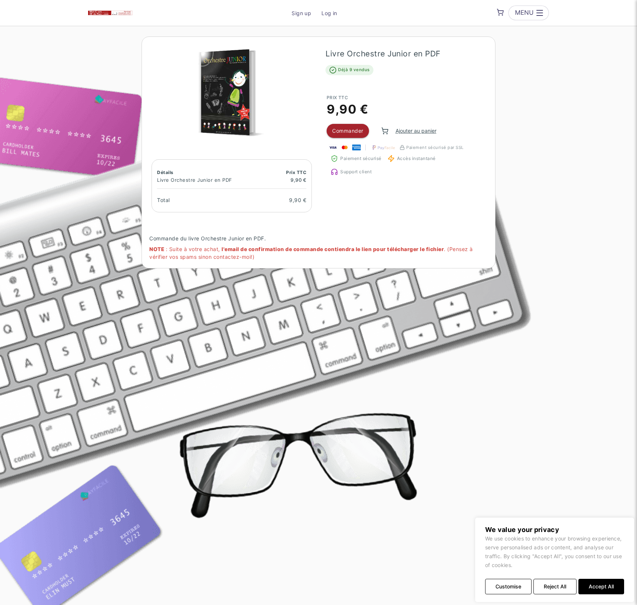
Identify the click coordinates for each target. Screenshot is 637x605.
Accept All (601, 586)
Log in (329, 13)
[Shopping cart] (500, 12)
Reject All (555, 586)
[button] (231, 92)
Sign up (301, 13)
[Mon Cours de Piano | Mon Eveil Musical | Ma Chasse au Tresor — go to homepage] (110, 13)
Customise (508, 586)
